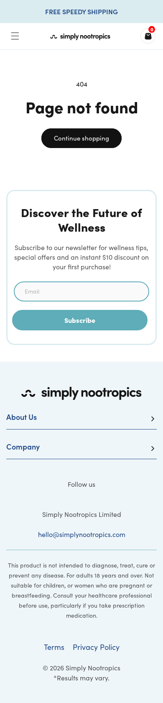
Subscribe (79, 320)
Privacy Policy (96, 647)
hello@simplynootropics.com (81, 534)
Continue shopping (81, 138)
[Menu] (15, 35)
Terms (54, 647)
